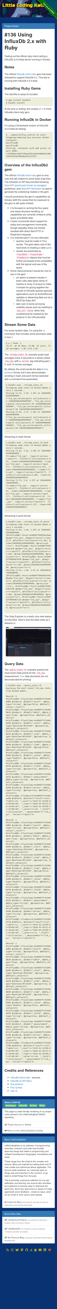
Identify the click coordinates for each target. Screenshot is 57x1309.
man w (13, 1090)
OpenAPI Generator (31, 188)
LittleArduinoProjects (26, 1221)
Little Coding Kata (23, 5)
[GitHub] (27, 1250)
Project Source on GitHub (19, 1124)
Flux (22, 676)
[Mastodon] (22, 1250)
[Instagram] (12, 1250)
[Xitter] (49, 1250)
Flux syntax (16, 1087)
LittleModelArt (25, 1230)
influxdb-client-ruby (26, 74)
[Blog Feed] (8, 1250)
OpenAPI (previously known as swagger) (26, 185)
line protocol (16, 1084)
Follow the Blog (26, 1203)
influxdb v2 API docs (21, 1080)
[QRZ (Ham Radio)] (35, 1250)
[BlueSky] (17, 1250)
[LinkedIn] (45, 1250)
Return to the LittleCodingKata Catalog (25, 1130)
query (49, 247)
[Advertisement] (28, 1280)
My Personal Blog (28, 1239)
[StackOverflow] (31, 1250)
